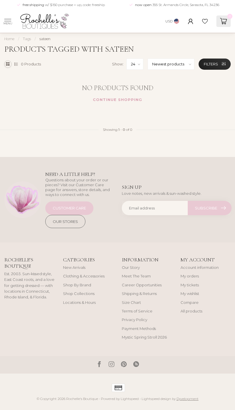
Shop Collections (79, 293)
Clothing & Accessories (84, 276)
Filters (211, 64)
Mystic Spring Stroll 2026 (144, 337)
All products (191, 311)
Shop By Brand (77, 285)
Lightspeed (130, 399)
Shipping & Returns (139, 293)
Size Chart (131, 302)
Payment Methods (139, 328)
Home (9, 39)
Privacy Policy (134, 319)
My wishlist (190, 293)
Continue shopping (117, 99)
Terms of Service (137, 311)
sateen (45, 39)
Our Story (131, 267)
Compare (190, 302)
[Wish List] (205, 21)
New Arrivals (74, 267)
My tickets (190, 285)
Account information (200, 267)
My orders (190, 276)
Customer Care (69, 208)
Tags (27, 39)
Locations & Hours (79, 302)
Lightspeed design (156, 399)
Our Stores (65, 221)
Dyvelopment (188, 399)
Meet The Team (136, 276)
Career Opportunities (142, 285)
